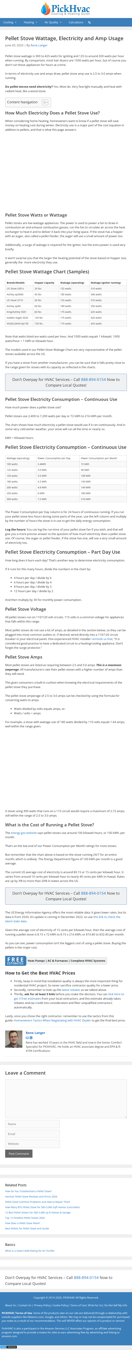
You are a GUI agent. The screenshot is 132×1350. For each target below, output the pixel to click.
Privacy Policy (42, 1305)
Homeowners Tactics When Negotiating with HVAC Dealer (52, 1020)
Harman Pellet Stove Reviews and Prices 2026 (31, 1196)
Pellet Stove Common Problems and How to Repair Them (37, 1201)
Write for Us (95, 1305)
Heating (29, 22)
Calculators (76, 22)
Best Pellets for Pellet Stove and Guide (27, 1228)
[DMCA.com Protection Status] (8, 1348)
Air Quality (51, 22)
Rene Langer (39, 45)
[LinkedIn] (31, 1038)
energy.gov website (24, 833)
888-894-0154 (93, 379)
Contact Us (25, 1305)
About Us (10, 1305)
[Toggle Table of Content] (43, 102)
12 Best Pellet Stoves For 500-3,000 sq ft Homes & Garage (38, 1212)
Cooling (8, 22)
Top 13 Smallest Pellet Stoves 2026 (25, 1217)
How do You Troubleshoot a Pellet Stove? (28, 1191)
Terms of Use (78, 1305)
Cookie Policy (60, 1305)
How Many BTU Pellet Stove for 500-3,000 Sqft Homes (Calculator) (42, 1207)
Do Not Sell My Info (115, 1305)
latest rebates (71, 990)
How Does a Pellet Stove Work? (22, 1223)
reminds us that (102, 639)
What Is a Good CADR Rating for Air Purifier (30, 1250)
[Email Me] (28, 1038)
